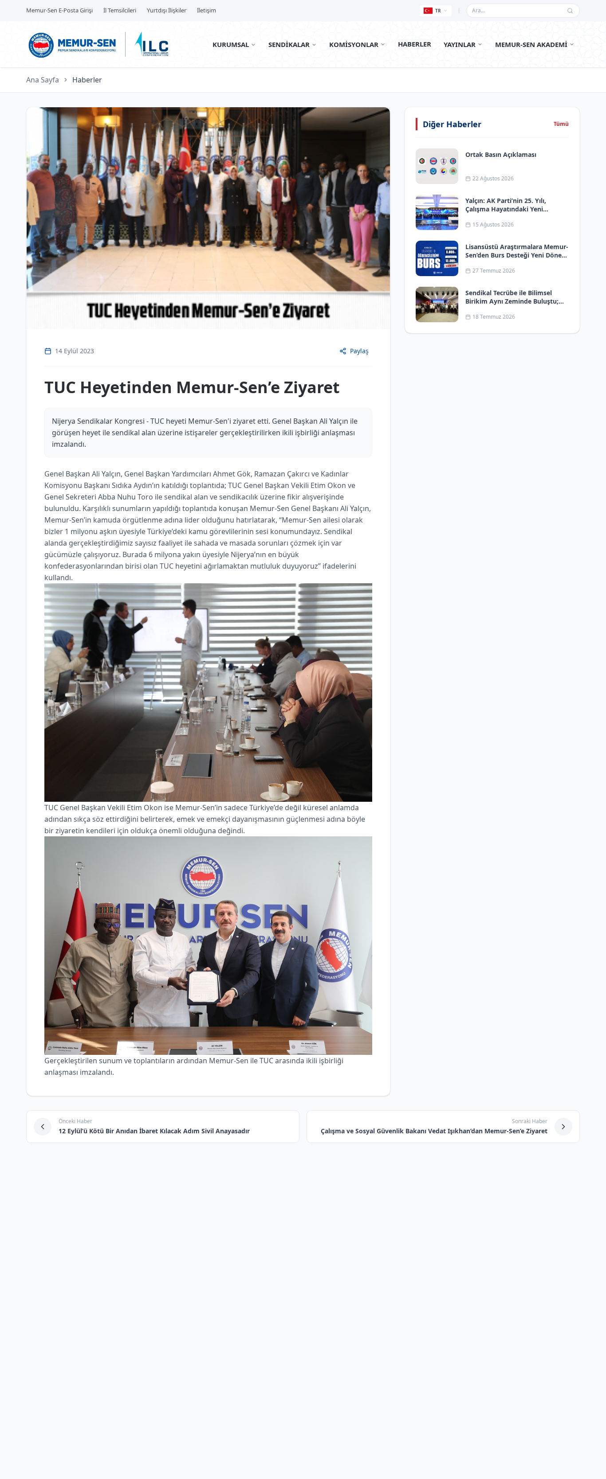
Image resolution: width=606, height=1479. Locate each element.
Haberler (87, 80)
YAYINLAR (460, 44)
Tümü (561, 124)
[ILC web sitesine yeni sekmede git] (151, 44)
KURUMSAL (230, 44)
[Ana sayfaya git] (72, 44)
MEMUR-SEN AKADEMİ (531, 44)
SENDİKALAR (289, 44)
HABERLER (414, 43)
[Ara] (570, 11)
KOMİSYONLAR (353, 44)
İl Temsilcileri (119, 10)
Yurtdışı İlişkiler (166, 10)
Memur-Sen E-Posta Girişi (59, 10)
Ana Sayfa (42, 80)
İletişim (206, 10)
